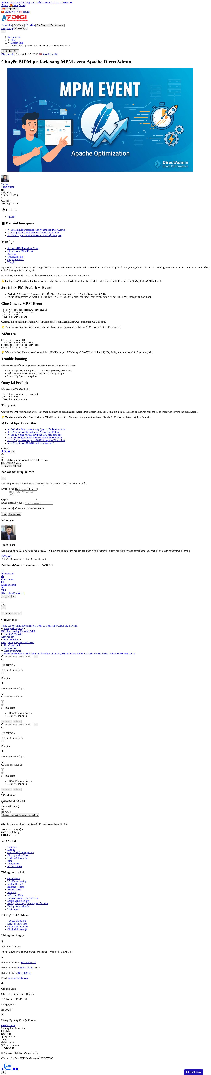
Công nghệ (51, 625)
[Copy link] (13, 451)
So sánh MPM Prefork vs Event (22, 248)
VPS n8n (11, 892)
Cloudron (46, 653)
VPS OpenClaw (15, 895)
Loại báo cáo (7, 489)
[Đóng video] (3, 607)
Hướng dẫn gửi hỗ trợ (18, 900)
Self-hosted (28, 642)
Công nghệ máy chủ (67, 625)
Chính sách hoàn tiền (17, 926)
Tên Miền (30, 25)
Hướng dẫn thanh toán (18, 906)
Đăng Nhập (7, 28)
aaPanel (5, 653)
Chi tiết (4, 500)
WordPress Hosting (16, 881)
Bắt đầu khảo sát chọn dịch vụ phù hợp (20, 815)
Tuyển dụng (13, 909)
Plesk (106, 653)
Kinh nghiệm (7, 637)
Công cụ (41, 625)
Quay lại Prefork (15, 259)
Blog (9, 861)
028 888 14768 (28, 962)
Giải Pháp (41, 25)
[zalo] (8, 1069)
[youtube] (14, 1069)
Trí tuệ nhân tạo (9, 648)
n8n (3, 642)
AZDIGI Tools (14, 866)
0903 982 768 (24, 973)
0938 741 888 (8, 1025)
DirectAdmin (8, 54)
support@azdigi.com (18, 978)
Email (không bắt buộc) (12, 502)
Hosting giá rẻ (14, 889)
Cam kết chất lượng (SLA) (20, 852)
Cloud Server (13, 878)
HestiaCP (98, 653)
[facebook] (2, 1069)
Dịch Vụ (17, 25)
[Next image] (13, 596)
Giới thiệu (12, 847)
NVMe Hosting (15, 884)
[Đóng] (36, 656)
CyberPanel (64, 653)
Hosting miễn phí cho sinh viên (22, 898)
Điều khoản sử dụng (17, 923)
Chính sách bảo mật (17, 929)
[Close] (3, 478)
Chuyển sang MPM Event (20, 251)
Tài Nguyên (56, 25)
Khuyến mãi (13, 863)
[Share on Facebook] (2, 451)
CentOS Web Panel (19, 653)
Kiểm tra (11, 254)
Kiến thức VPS (27, 631)
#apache (11, 216)
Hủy (4, 514)
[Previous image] (8, 596)
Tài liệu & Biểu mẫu (17, 858)
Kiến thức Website (13, 634)
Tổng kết (11, 262)
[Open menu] (3, 31)
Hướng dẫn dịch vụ (13, 628)
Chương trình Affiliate (18, 855)
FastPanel (89, 653)
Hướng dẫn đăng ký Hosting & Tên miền (27, 903)
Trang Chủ (6, 25)
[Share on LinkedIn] (9, 451)
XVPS (132, 653)
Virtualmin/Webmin (119, 653)
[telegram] (17, 1069)
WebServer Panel (12, 650)
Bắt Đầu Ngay (21, 28)
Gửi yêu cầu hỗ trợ (16, 921)
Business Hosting (15, 886)
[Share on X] (5, 451)
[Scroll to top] (3, 1072)
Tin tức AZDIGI (12, 645)
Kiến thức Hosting (10, 631)
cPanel (54, 653)
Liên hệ (11, 849)
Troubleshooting (15, 256)
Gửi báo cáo (14, 514)
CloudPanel (35, 653)
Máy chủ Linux (12, 639)
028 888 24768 (26, 967)
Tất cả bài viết (8, 625)
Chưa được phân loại (26, 625)
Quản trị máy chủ (14, 642)
